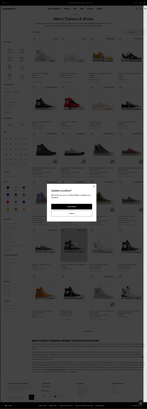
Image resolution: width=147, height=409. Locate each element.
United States (71, 206)
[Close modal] (94, 186)
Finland (71, 213)
